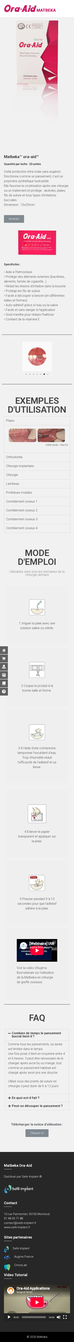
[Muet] (59, 1317)
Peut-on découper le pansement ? (37, 1106)
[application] (37, 1302)
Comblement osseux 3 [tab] (21, 519)
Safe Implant (21, 1248)
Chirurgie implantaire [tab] (20, 466)
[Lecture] (9, 1317)
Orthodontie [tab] (14, 457)
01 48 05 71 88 (13, 1218)
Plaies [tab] (10, 420)
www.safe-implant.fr (17, 1227)
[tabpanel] (37, 439)
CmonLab (20, 1265)
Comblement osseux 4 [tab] (21, 528)
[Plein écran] (65, 1317)
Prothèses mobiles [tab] (19, 492)
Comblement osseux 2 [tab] (21, 510)
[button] (14, 219)
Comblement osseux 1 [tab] (21, 501)
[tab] (37, 1034)
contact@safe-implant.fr (20, 1223)
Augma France (24, 1256)
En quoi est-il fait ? (25, 1098)
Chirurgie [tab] (12, 475)
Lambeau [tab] (12, 484)
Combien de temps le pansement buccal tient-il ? (36, 1034)
